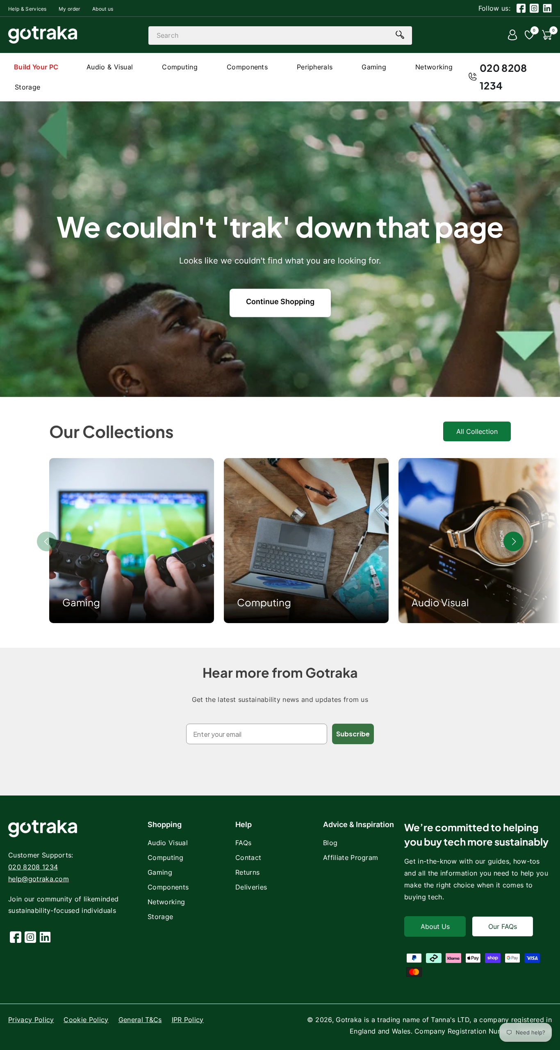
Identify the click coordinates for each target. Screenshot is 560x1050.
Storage (160, 916)
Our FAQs (502, 926)
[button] (513, 541)
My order (69, 9)
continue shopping (280, 301)
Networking (166, 902)
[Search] (400, 35)
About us (103, 9)
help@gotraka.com (38, 879)
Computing (264, 602)
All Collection (477, 431)
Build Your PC (36, 67)
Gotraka (349, 1020)
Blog (330, 843)
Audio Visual (440, 602)
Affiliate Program (350, 857)
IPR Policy (188, 1020)
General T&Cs (140, 1020)
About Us (435, 926)
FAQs (243, 843)
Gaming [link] (81, 602)
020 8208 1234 (503, 77)
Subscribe (353, 733)
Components (168, 887)
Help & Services (27, 9)
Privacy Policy (31, 1020)
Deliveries (251, 887)
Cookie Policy (86, 1020)
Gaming (160, 872)
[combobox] (280, 35)
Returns (247, 872)
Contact (248, 857)
